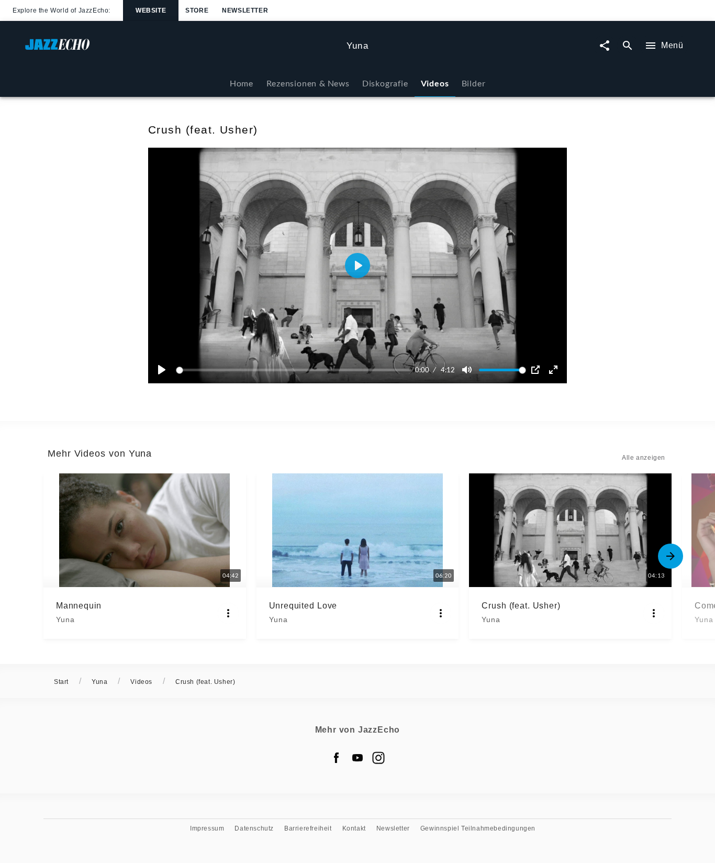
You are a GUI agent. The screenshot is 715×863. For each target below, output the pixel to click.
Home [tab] (241, 83)
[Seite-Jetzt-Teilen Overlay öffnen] (604, 46)
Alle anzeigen (643, 457)
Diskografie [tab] (385, 83)
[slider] (295, 370)
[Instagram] (378, 757)
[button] (357, 265)
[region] (357, 265)
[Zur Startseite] (181, 49)
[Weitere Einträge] (670, 556)
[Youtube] (357, 757)
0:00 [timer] (422, 370)
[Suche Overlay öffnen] (627, 46)
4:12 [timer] (448, 370)
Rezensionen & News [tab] (308, 83)
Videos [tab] (435, 83)
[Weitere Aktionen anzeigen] (228, 613)
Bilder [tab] (474, 83)
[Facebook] (336, 757)
